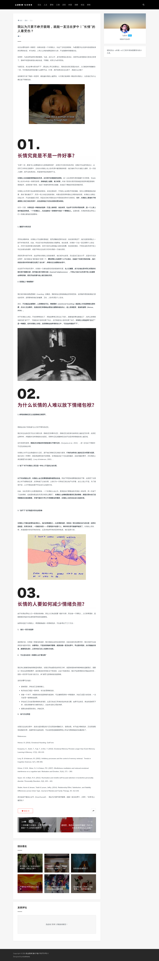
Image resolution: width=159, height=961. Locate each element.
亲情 (88, 5)
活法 (39, 5)
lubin (125, 35)
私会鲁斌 (29, 953)
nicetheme (26, 956)
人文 (45, 5)
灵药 (64, 5)
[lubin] (125, 29)
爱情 (51, 5)
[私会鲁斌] (23, 4)
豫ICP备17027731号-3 (40, 953)
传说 (82, 5)
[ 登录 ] (53, 924)
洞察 (76, 5)
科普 (70, 5)
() (26, 811)
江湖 (58, 5)
